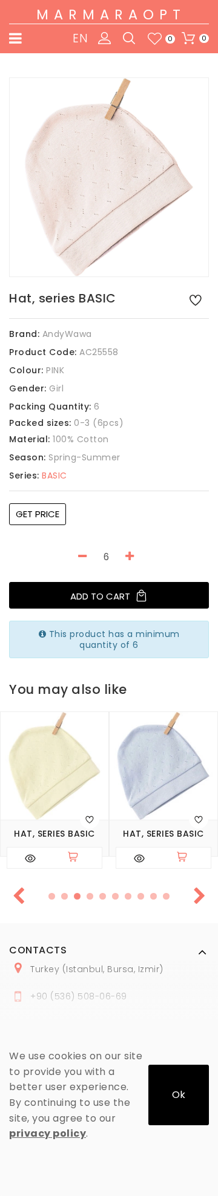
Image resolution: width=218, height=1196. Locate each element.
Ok (178, 1095)
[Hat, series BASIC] (109, 177)
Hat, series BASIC (54, 833)
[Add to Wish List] (195, 299)
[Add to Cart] (78, 858)
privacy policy (47, 1133)
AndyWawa (67, 334)
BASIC (38, 475)
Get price (37, 514)
